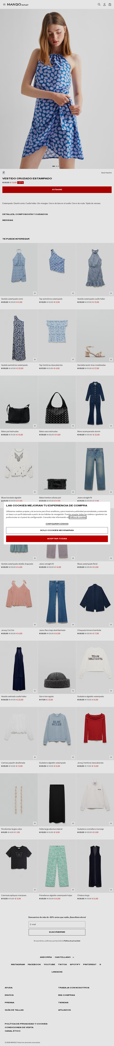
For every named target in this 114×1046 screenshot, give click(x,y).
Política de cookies (77, 517)
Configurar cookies (57, 524)
